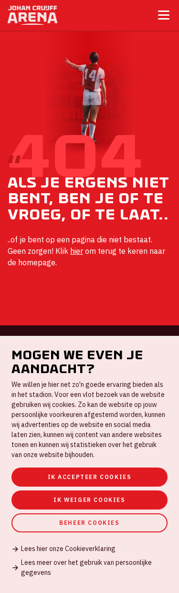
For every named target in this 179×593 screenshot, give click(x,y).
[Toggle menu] (163, 15)
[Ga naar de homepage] (32, 15)
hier (76, 251)
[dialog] (89, 464)
